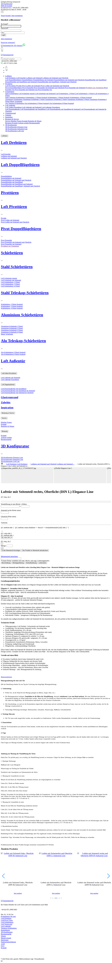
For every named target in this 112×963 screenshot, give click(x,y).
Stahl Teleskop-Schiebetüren (15, 97)
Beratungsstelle (34, 123)
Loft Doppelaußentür (12, 109)
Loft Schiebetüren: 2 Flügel (65, 94)
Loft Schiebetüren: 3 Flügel (84, 94)
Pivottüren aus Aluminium (95, 88)
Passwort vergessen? (8, 42)
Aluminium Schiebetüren (14, 99)
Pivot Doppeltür (28, 88)
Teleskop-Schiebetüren (9, 928)
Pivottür (19, 86)
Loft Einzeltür (21, 78)
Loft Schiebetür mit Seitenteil (45, 94)
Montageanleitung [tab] (18, 563)
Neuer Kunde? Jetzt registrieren (12, 16)
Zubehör (8, 115)
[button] (50, 898)
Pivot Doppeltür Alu (45, 90)
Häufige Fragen (16, 121)
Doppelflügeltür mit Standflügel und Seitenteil (21, 82)
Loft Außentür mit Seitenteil (32, 107)
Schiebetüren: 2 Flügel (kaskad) (36, 97)
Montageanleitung (6, 677)
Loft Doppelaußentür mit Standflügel (33, 109)
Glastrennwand (10, 113)
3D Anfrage (18, 46)
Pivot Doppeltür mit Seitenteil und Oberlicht (49, 88)
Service (8, 121)
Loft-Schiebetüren (7, 922)
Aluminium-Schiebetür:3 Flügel (78, 99)
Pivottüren (8, 84)
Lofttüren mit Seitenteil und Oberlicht (55, 78)
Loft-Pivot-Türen (7, 920)
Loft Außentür (10, 105)
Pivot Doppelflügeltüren (13, 88)
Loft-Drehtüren (6, 918)
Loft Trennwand (6, 924)
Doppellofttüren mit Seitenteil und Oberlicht (69, 80)
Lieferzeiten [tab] (42, 563)
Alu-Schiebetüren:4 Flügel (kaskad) (61, 103)
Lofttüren (8, 76)
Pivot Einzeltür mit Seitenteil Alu (26, 90)
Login (3, 35)
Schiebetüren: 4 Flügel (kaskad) (81, 97)
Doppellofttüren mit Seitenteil (43, 80)
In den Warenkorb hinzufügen (11, 550)
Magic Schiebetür (16, 101)
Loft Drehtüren (10, 78)
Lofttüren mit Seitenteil (34, 78)
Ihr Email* (4, 24)
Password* (4, 28)
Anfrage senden (23, 123)
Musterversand (6, 938)
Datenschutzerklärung (8, 942)
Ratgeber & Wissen (34, 121)
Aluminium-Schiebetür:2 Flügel (56, 99)
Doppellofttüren (27, 80)
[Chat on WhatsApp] (24, 46)
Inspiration (9, 117)
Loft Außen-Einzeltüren (13, 107)
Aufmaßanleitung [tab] (31, 563)
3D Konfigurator (6, 4)
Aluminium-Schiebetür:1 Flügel (34, 99)
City (2, 33)
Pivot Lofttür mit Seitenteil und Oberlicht (55, 86)
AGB (3, 944)
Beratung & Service (12, 119)
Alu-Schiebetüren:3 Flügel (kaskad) (36, 103)
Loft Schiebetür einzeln (27, 94)
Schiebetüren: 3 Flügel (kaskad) (59, 97)
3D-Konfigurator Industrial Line (16, 129)
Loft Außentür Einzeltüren (51, 107)
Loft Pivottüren (10, 86)
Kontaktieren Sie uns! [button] (8, 916)
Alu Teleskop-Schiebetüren (14, 103)
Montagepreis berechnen (9, 556)
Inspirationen (5, 930)
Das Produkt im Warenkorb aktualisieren (35, 550)
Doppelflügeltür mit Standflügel (95, 80)
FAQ (2, 946)
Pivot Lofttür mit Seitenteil (31, 86)
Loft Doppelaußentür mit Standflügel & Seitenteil (63, 109)
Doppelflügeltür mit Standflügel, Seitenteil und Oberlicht (56, 82)
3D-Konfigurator (7, 932)
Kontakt (25, 121)
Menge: (3, 546)
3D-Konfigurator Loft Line (14, 131)
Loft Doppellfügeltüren (13, 80)
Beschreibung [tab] (6, 563)
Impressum (4, 940)
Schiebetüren (9, 92)
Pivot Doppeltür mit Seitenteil (75, 88)
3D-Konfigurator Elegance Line (16, 127)
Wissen (3, 936)
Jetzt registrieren (6, 39)
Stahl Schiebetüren (12, 94)
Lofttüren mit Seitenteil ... (65, 464)
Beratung (8, 123)
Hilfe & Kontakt (6, 6)
